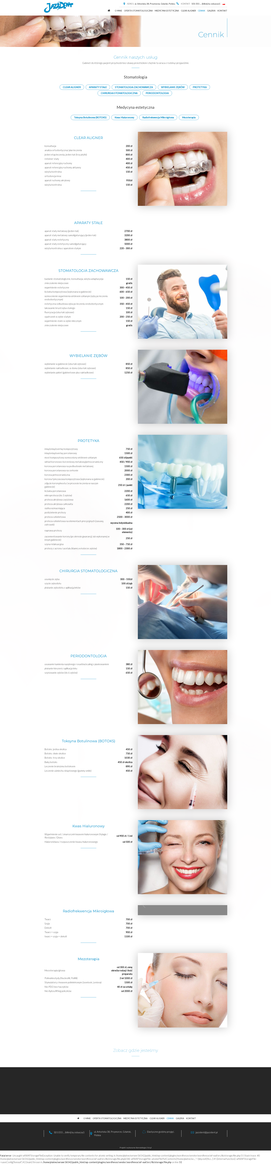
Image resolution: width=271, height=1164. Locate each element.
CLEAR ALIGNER (188, 10)
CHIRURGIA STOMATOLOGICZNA (119, 93)
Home (109, 10)
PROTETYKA (200, 87)
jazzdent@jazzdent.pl (207, 1132)
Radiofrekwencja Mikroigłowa (158, 117)
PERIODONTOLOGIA (157, 93)
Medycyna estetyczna (167, 10)
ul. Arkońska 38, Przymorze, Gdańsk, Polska (155, 4)
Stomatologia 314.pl (143, 1147)
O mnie (118, 10)
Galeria (211, 10)
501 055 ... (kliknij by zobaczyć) (69, 1132)
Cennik (201, 10)
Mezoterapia (189, 117)
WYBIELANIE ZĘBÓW (173, 87)
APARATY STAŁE (98, 87)
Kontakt (222, 10)
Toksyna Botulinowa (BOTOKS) (90, 117)
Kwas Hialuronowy (124, 117)
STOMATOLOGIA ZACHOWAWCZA (134, 87)
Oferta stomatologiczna (138, 10)
